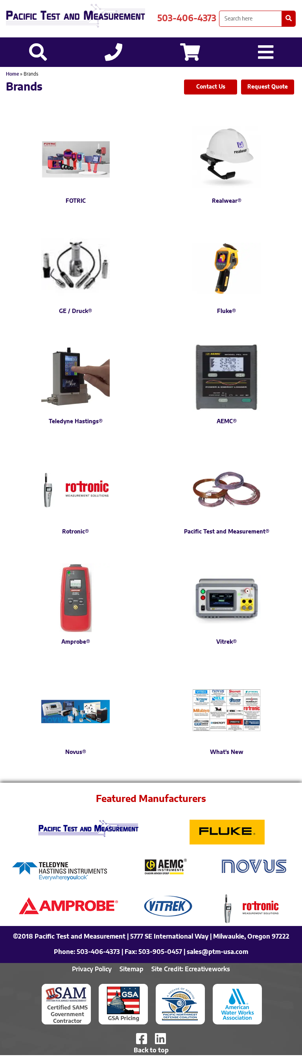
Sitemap (132, 969)
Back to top (151, 1050)
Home (12, 74)
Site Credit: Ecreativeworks (190, 969)
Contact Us (210, 87)
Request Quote (267, 87)
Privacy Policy (92, 969)
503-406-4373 (186, 18)
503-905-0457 (160, 952)
